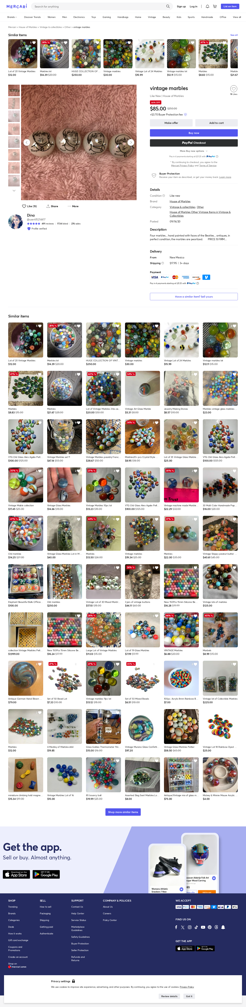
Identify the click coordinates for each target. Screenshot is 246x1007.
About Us (108, 906)
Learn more (225, 177)
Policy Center (110, 920)
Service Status (78, 920)
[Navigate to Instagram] (189, 927)
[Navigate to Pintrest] (209, 927)
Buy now (194, 133)
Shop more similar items (123, 812)
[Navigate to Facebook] (176, 927)
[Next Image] (131, 142)
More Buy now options (192, 150)
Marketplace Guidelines (77, 928)
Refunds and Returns (78, 958)
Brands (12, 913)
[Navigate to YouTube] (203, 927)
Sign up (181, 6)
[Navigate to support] (179, 907)
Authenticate (46, 933)
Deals (11, 926)
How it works (15, 933)
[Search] (168, 6)
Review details (169, 996)
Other (67, 27)
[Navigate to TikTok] (196, 927)
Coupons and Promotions (15, 948)
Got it (189, 996)
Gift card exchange (18, 940)
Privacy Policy (187, 986)
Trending (12, 906)
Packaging (45, 913)
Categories (13, 920)
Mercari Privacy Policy (182, 165)
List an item (230, 6)
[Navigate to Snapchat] (223, 927)
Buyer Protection (80, 943)
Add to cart (216, 123)
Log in (193, 6)
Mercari (12, 27)
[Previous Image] (26, 142)
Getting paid (46, 926)
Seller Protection (79, 950)
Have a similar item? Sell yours (194, 296)
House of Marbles (28, 27)
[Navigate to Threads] (216, 927)
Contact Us (77, 906)
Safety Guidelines (80, 936)
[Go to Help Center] (163, 195)
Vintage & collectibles (51, 27)
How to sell (45, 906)
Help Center (77, 913)
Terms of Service (207, 165)
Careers (107, 913)
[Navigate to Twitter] (183, 927)
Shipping (44, 920)
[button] (207, 6)
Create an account (18, 956)
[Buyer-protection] (185, 114)
